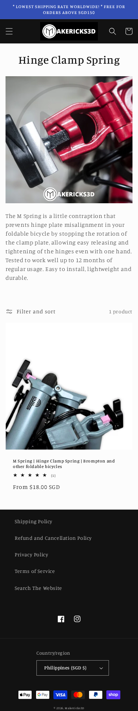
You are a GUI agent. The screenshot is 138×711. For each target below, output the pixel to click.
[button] (9, 31)
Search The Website (38, 588)
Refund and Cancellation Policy (53, 538)
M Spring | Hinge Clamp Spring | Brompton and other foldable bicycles (64, 463)
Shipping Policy (34, 521)
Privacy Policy (31, 554)
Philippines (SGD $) (65, 667)
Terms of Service (35, 571)
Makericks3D (74, 708)
